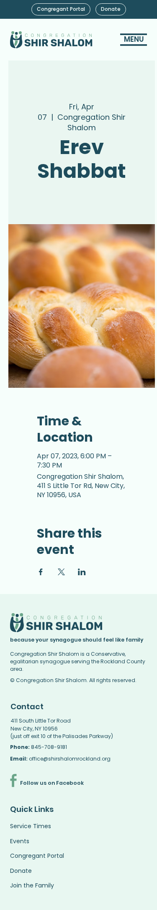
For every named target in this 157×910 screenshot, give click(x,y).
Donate (21, 871)
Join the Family (32, 885)
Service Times (30, 826)
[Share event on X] (61, 572)
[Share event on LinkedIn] (82, 572)
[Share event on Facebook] (41, 572)
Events (19, 841)
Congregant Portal (37, 856)
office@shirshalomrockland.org (70, 758)
